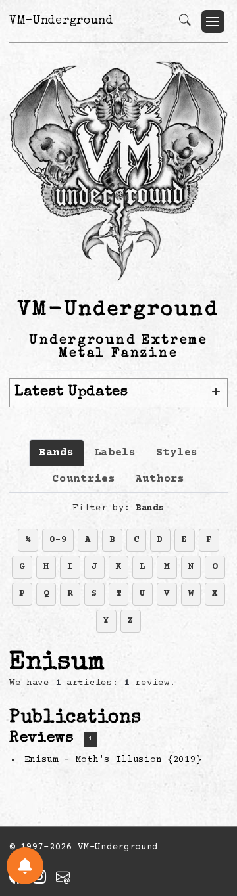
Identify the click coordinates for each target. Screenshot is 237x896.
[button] (212, 21)
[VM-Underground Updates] (25, 865)
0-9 (57, 540)
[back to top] (210, 800)
